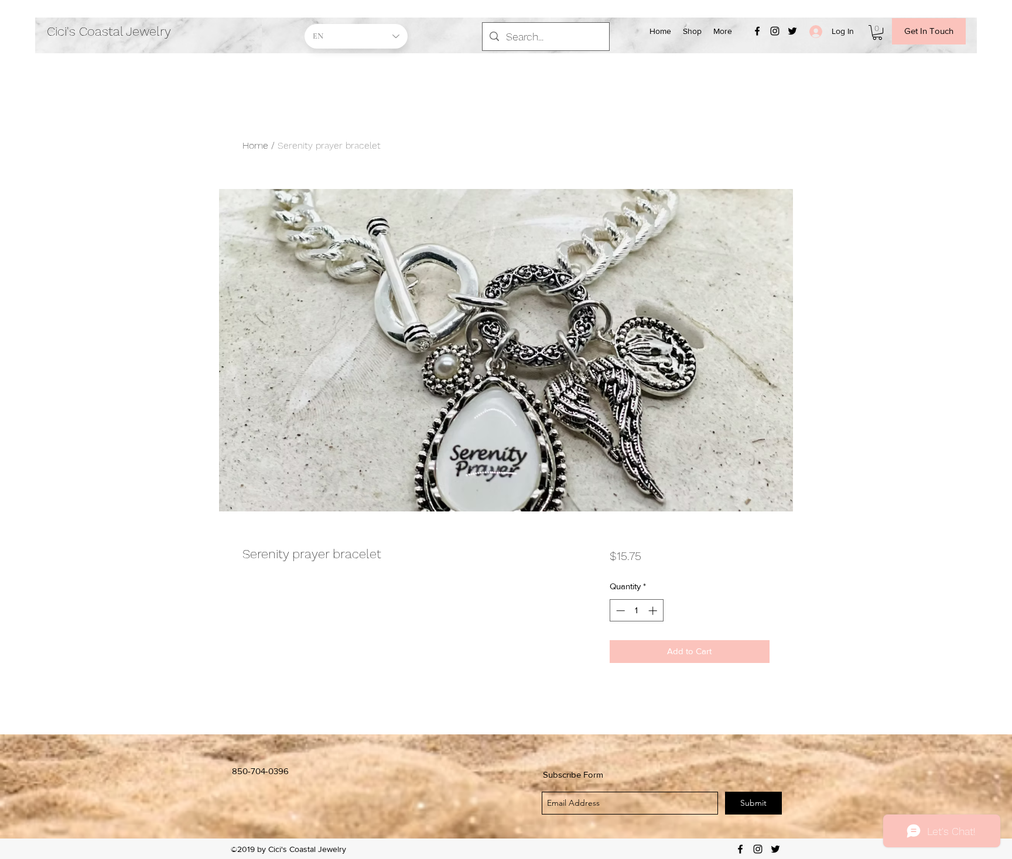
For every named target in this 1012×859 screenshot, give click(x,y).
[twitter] (792, 31)
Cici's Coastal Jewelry (109, 31)
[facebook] (757, 31)
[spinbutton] (636, 610)
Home (255, 145)
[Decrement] (619, 610)
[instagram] (775, 31)
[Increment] (654, 610)
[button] (877, 32)
